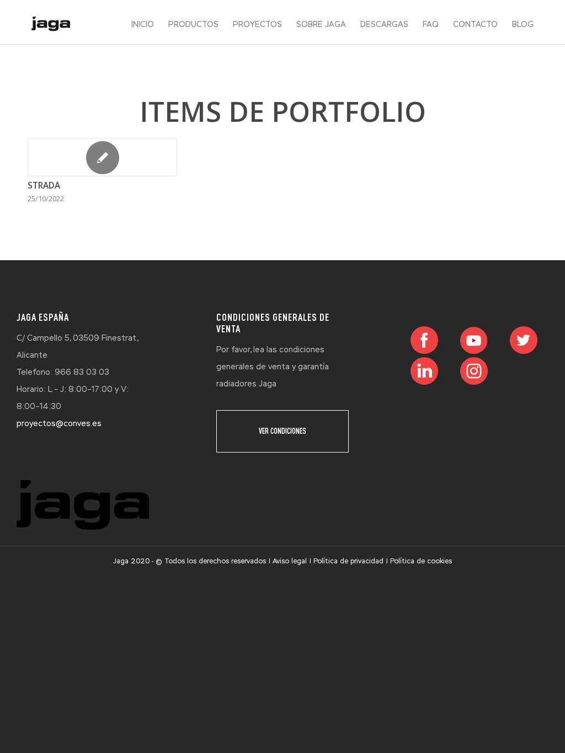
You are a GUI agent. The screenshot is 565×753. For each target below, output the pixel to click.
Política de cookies (421, 561)
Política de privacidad (348, 561)
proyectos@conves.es (59, 423)
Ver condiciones (282, 431)
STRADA (44, 185)
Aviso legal (290, 561)
